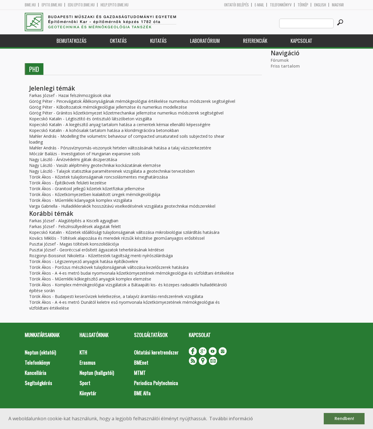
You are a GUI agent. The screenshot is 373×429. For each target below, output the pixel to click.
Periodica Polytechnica (156, 382)
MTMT (140, 372)
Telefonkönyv (281, 5)
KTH (83, 352)
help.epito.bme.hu (115, 5)
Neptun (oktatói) (40, 352)
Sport (85, 382)
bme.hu (30, 5)
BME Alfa (142, 393)
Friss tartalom (285, 66)
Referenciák (255, 40)
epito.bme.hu (52, 5)
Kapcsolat (301, 40)
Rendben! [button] (344, 418)
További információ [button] (231, 418)
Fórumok (280, 60)
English (320, 5)
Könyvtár (88, 393)
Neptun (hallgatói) (97, 372)
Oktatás (118, 40)
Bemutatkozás (72, 40)
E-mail (259, 5)
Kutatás (158, 40)
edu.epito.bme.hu (81, 5)
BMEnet (141, 362)
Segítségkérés (38, 382)
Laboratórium (205, 40)
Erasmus (88, 362)
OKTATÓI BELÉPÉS (236, 5)
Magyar (338, 5)
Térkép (303, 5)
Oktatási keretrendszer (156, 352)
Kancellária (35, 372)
